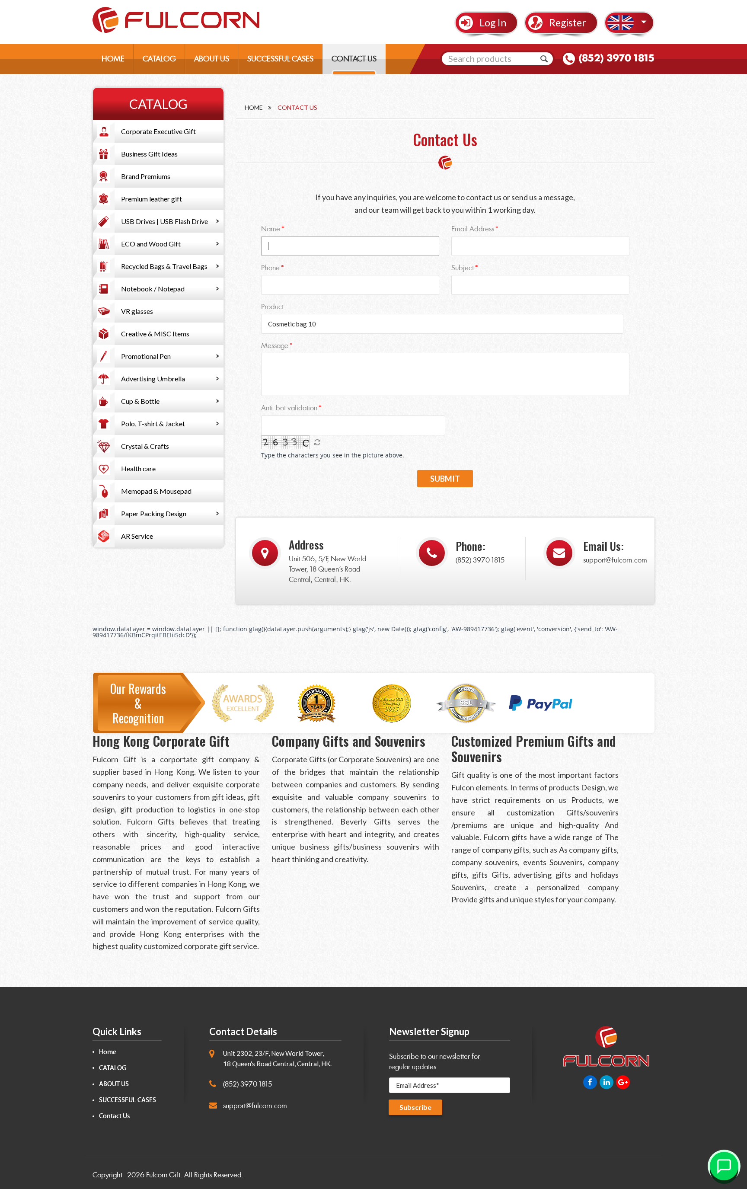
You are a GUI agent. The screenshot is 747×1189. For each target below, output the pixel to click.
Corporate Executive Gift (158, 131)
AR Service (137, 536)
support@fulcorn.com (615, 560)
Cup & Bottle (140, 401)
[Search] (544, 58)
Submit (445, 478)
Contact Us (114, 1116)
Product (272, 307)
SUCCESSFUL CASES (280, 59)
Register (567, 22)
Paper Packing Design (153, 513)
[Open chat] (724, 1166)
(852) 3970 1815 (616, 58)
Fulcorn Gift (163, 1174)
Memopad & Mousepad (156, 491)
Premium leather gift (151, 199)
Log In (492, 22)
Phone (270, 268)
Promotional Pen (146, 356)
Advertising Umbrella (153, 378)
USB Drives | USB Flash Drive (164, 221)
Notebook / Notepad (153, 288)
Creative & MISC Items (155, 333)
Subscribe (415, 1107)
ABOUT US (211, 59)
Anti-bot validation (289, 408)
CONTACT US (354, 59)
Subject (462, 268)
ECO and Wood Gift (151, 244)
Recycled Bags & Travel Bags (164, 266)
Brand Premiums (145, 176)
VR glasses (137, 311)
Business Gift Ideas (149, 154)
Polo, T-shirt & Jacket (153, 423)
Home (254, 107)
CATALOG (159, 59)
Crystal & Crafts (145, 446)
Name (270, 229)
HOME (113, 59)
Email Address (472, 229)
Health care (138, 468)
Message (274, 346)
